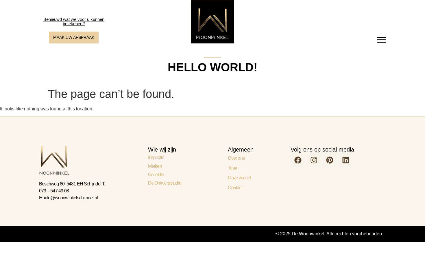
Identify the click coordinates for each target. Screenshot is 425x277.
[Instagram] (313, 160)
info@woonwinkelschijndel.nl (71, 197)
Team (233, 167)
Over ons (236, 158)
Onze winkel (239, 177)
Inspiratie (156, 157)
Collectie (156, 174)
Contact (235, 187)
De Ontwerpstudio (164, 183)
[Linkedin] (345, 160)
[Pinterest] (329, 160)
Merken (155, 166)
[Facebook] (298, 160)
